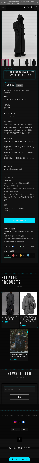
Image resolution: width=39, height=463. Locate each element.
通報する (33, 246)
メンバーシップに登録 (11, 231)
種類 (5, 205)
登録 (19, 397)
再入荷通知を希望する (19, 220)
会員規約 (34, 415)
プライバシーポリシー (8, 415)
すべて (7, 255)
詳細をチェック (9, 92)
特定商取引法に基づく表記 (23, 415)
